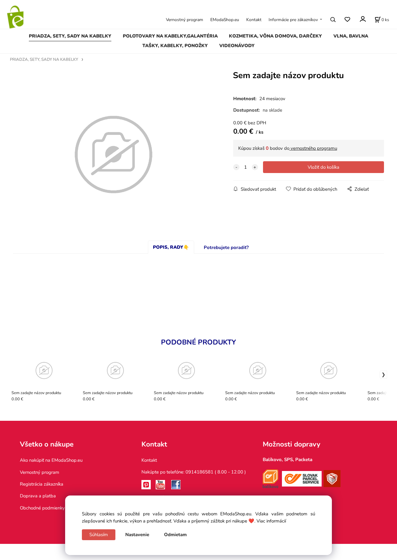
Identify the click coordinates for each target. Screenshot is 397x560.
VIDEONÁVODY (237, 45)
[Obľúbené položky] (347, 19)
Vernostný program (184, 20)
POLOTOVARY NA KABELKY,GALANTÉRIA (170, 36)
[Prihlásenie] (362, 19)
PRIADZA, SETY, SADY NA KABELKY (70, 36)
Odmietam (175, 534)
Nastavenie (137, 534)
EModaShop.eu (224, 20)
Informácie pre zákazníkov (293, 20)
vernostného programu (313, 148)
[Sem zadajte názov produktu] (113, 154)
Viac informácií (271, 521)
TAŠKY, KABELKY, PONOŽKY (175, 45)
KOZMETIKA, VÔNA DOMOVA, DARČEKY (275, 36)
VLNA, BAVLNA (350, 36)
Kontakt (253, 20)
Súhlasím (98, 534)
